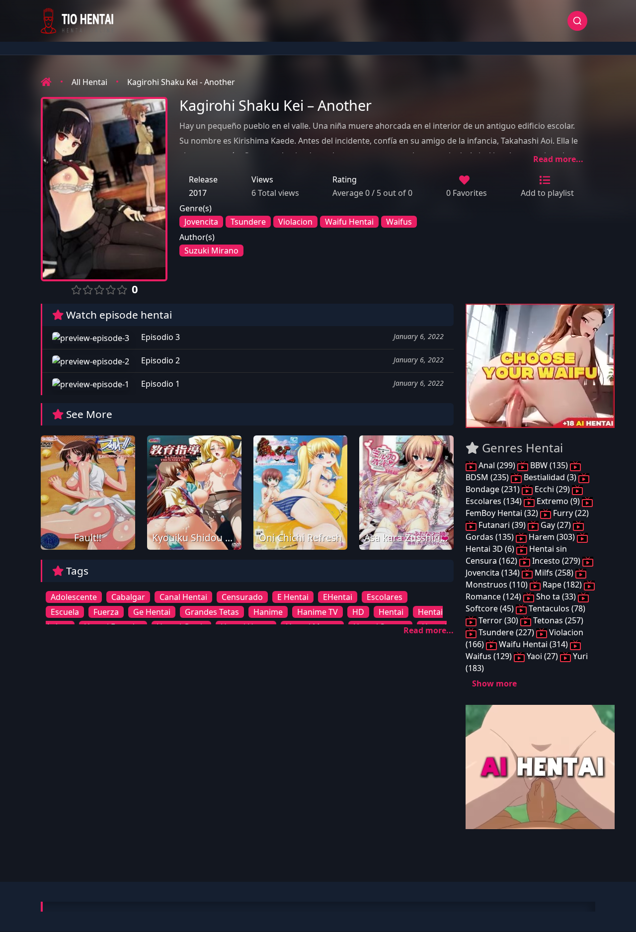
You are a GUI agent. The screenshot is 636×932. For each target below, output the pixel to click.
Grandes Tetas (212, 611)
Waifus (399, 221)
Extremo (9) (558, 501)
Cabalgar (128, 597)
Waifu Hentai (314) (533, 644)
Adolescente (74, 597)
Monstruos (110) (498, 584)
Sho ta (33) (556, 596)
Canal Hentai (183, 597)
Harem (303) (552, 536)
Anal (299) (497, 465)
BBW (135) (549, 465)
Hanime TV (317, 611)
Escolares (384, 597)
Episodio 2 (159, 360)
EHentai (337, 597)
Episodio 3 (159, 337)
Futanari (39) (502, 524)
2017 (198, 192)
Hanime (268, 611)
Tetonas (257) (557, 620)
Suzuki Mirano (211, 250)
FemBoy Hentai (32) (503, 513)
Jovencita (201, 221)
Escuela (65, 611)
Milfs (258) (554, 572)
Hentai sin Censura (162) (516, 554)
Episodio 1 (159, 383)
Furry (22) (570, 513)
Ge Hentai (151, 611)
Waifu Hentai (349, 221)
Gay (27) (556, 524)
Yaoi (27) (542, 656)
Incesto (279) (556, 560)
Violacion (295, 221)
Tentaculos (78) (556, 608)
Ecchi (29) (552, 489)
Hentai (391, 611)
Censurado (242, 597)
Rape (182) (562, 584)
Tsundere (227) (506, 632)
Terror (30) (498, 620)
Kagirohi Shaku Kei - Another (181, 82)
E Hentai (293, 597)
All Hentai (89, 82)
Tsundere (248, 221)
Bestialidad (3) (550, 477)
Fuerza (106, 611)
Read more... (558, 159)
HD (358, 611)
